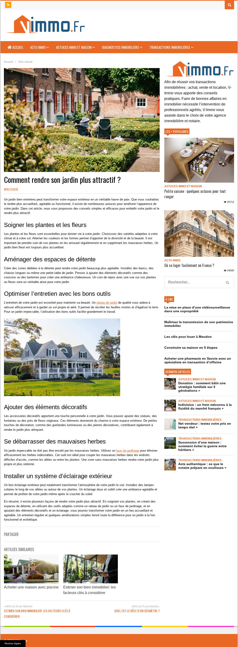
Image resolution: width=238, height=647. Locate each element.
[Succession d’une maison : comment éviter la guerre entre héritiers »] (170, 443)
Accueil (17, 47)
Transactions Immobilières (170, 47)
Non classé (11, 189)
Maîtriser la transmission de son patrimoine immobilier (198, 324)
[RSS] (8, 5)
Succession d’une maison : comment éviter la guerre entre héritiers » (202, 446)
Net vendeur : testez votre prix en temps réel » (204, 425)
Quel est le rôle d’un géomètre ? (137, 610)
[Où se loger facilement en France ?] (199, 233)
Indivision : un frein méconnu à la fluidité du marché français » (205, 406)
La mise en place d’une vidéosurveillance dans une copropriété (197, 309)
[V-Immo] (45, 31)
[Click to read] (31, 569)
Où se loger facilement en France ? (189, 265)
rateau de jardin (106, 302)
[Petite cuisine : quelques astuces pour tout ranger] (199, 160)
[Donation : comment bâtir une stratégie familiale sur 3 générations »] (170, 384)
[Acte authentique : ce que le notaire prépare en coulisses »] (170, 464)
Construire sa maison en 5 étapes (191, 347)
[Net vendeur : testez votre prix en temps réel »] (170, 424)
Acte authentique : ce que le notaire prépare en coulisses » (202, 466)
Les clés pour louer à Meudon (188, 336)
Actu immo (38, 47)
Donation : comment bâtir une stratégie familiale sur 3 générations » (202, 386)
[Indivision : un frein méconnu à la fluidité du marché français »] (170, 405)
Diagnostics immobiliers (121, 47)
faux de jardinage (127, 450)
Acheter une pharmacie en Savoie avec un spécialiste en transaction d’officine (197, 360)
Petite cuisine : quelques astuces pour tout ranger (195, 193)
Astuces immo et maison (74, 47)
